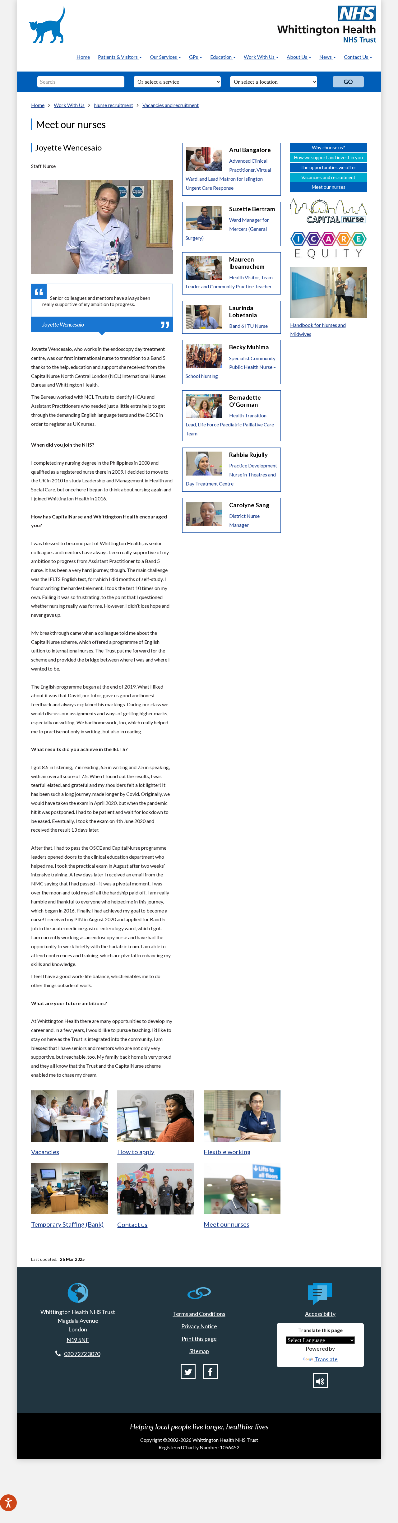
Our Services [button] (164, 57)
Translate (326, 1359)
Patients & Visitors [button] (118, 57)
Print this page (199, 1338)
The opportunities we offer (328, 167)
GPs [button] (194, 57)
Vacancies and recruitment (170, 105)
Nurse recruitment (113, 105)
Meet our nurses (328, 187)
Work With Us (69, 105)
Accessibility (320, 1313)
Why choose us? (328, 147)
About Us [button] (297, 57)
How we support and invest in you (328, 157)
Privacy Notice (199, 1326)
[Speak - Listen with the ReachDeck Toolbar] (8, 1502)
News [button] (326, 57)
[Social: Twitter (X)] (188, 1371)
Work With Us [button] (259, 57)
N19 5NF (78, 1339)
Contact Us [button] (356, 57)
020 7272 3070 (82, 1353)
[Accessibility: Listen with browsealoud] (320, 1380)
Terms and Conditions (199, 1313)
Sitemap (199, 1351)
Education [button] (221, 57)
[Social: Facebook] (210, 1371)
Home (83, 57)
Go (348, 81)
